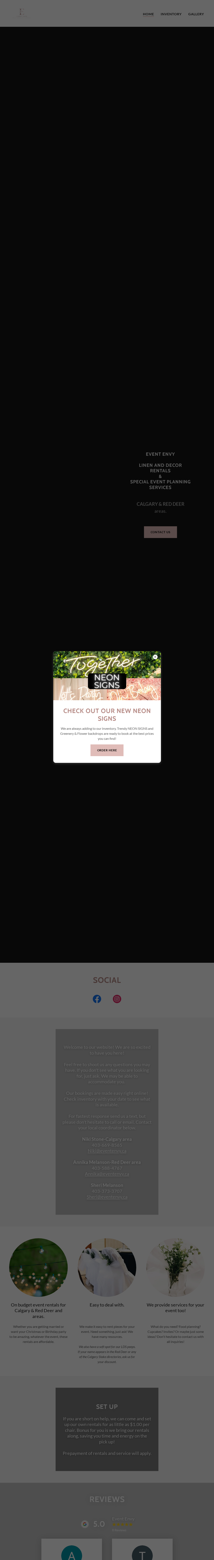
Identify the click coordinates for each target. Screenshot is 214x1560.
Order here (107, 750)
